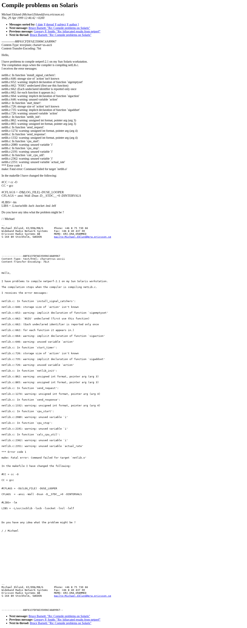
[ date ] (40, 24)
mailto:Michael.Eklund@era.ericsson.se (82, 236)
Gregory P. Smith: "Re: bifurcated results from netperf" (67, 31)
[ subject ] (62, 24)
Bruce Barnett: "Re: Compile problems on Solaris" (59, 28)
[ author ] (73, 24)
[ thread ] (50, 24)
